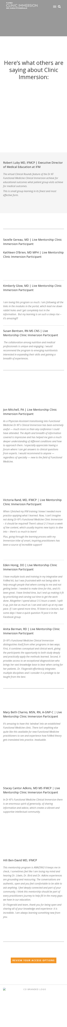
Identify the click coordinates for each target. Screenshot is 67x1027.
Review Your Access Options (33, 960)
